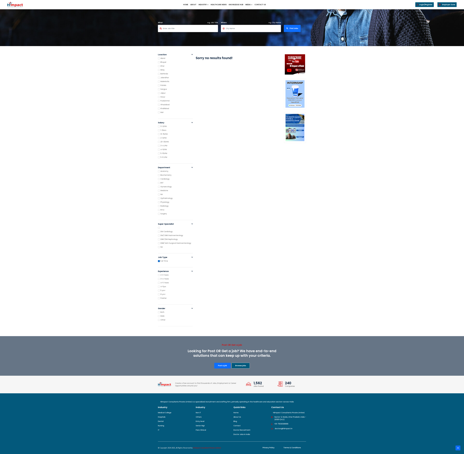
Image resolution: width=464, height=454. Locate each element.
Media (248, 4)
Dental (160, 421)
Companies (290, 386)
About (193, 4)
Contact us (260, 4)
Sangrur (163, 89)
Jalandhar (164, 77)
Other (162, 320)
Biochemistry (165, 175)
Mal (161, 112)
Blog (235, 421)
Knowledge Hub (236, 4)
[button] (192, 54)
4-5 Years (164, 282)
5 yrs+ (162, 290)
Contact (237, 425)
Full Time (164, 261)
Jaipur (163, 93)
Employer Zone (448, 4)
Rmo (162, 210)
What (160, 22)
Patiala (163, 85)
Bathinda (164, 74)
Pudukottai (165, 101)
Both (162, 312)
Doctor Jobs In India (241, 434)
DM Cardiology (166, 231)
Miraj (162, 70)
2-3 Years (164, 275)
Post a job (222, 365)
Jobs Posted (259, 386)
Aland (162, 58)
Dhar (162, 66)
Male (162, 316)
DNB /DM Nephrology (169, 239)
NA (161, 194)
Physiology (164, 202)
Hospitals (161, 417)
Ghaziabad (165, 104)
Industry (203, 4)
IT (158, 430)
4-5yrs (163, 286)
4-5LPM (163, 149)
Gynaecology (166, 186)
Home (185, 4)
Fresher (163, 298)
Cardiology (165, 179)
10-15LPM (164, 134)
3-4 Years (164, 279)
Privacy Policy (268, 447)
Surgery (163, 213)
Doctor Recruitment (241, 430)
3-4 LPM (163, 145)
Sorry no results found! (214, 58)
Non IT (198, 412)
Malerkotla (164, 81)
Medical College (164, 412)
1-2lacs (163, 130)
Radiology (164, 206)
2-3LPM (163, 138)
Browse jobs (240, 365)
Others (199, 417)
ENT (161, 183)
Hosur (162, 97)
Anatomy (164, 171)
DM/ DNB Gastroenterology (171, 235)
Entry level (200, 421)
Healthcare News (219, 4)
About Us (237, 417)
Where (224, 22)
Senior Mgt (200, 425)
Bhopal (163, 62)
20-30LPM (164, 142)
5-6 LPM (163, 157)
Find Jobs (293, 28)
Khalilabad (164, 108)
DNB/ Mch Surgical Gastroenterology (175, 243)
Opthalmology (166, 198)
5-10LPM (163, 153)
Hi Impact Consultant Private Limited (207, 448)
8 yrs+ (163, 294)
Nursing (161, 425)
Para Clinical (201, 430)
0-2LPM (163, 126)
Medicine (164, 190)
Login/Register (425, 4)
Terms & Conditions (292, 447)
